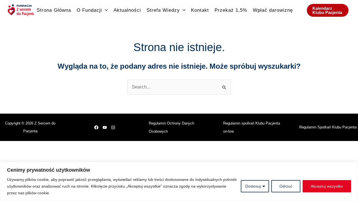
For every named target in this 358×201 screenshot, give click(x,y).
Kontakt (200, 10)
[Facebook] (96, 127)
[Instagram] (113, 127)
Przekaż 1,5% (231, 10)
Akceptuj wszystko (327, 186)
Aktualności (127, 10)
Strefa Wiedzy (163, 10)
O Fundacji (89, 10)
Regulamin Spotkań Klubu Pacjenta (328, 127)
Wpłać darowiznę (273, 10)
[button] (105, 10)
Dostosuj (253, 186)
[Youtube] (105, 127)
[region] (179, 181)
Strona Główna (54, 10)
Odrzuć (285, 186)
